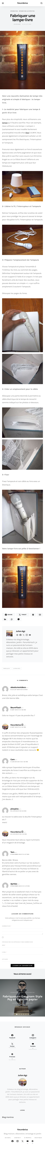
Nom (4, 945)
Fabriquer (6, 668)
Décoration (14, 11)
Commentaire (6, 926)
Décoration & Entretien (27, 11)
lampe (5, 123)
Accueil (8, 1137)
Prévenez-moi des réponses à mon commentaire (17, 942)
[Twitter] (22, 1142)
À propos (27, 1137)
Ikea (27, 133)
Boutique (38, 1137)
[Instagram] (17, 1142)
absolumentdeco (18, 687)
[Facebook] (12, 1142)
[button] (17, 1014)
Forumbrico (22, 3)
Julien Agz (17, 24)
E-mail (4, 952)
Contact (17, 1137)
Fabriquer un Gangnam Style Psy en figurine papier (22, 998)
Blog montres (8, 1117)
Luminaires (16, 668)
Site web (5, 959)
